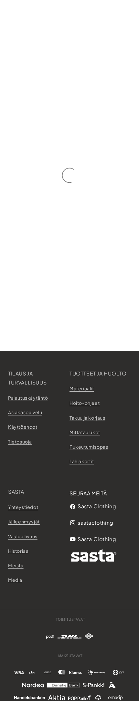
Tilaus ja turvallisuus (27, 378)
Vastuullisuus (22, 536)
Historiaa (18, 551)
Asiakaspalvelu (25, 412)
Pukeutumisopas (89, 447)
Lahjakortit (82, 461)
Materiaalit (82, 388)
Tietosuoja (20, 441)
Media (15, 580)
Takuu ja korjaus (87, 418)
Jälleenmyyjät (24, 521)
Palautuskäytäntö (28, 398)
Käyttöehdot (22, 427)
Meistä (16, 565)
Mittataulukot (85, 432)
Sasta (16, 491)
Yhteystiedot (23, 507)
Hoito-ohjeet (85, 403)
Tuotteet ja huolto (98, 373)
